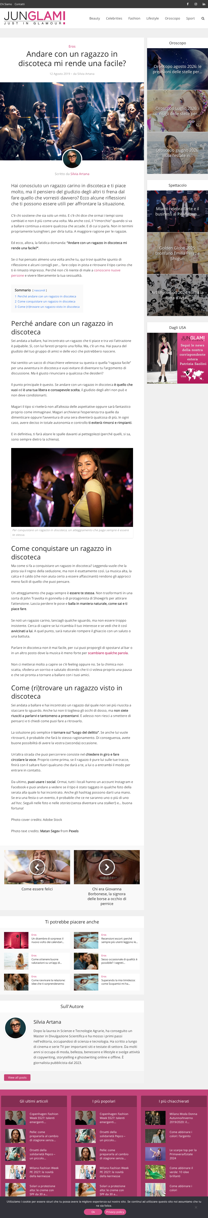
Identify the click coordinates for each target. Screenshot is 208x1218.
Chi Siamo (6, 4)
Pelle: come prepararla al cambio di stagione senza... (44, 1136)
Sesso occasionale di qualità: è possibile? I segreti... (119, 961)
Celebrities (114, 18)
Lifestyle (152, 18)
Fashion (134, 18)
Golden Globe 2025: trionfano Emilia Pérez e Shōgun (177, 253)
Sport (190, 18)
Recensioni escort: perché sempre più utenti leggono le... (119, 940)
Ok (93, 1212)
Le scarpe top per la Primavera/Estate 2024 (183, 1154)
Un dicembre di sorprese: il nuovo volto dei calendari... (47, 940)
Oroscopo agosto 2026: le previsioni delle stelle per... (177, 69)
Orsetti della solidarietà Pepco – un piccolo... (42, 1154)
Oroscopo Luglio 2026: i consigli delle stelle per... (177, 110)
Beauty (94, 18)
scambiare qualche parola (108, 653)
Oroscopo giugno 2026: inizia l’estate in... (177, 152)
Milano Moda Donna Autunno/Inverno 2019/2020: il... (183, 1118)
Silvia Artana (85, 74)
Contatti (20, 4)
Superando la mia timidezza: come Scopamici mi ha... (118, 981)
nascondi (39, 290)
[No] (196, 1207)
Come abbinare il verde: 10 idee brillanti (181, 1172)
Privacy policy (115, 1212)
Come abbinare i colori (181, 1188)
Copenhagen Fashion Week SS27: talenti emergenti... (44, 1118)
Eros (72, 46)
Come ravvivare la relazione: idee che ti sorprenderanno (48, 981)
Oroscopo (172, 18)
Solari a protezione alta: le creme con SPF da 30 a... (42, 1190)
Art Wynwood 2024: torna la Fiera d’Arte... (178, 295)
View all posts (17, 1077)
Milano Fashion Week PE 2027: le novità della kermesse (44, 1172)
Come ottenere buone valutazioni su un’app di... (46, 961)
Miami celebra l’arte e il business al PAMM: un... (177, 211)
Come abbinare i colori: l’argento (181, 1134)
